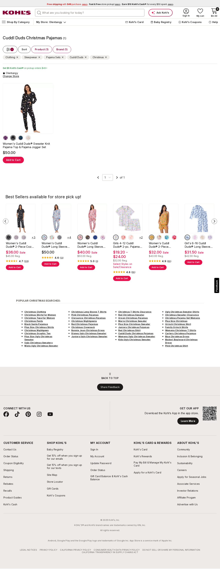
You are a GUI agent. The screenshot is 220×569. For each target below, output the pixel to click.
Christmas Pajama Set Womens (182, 318)
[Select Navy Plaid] (20, 138)
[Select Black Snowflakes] (13, 138)
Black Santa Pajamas (36, 324)
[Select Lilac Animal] (16, 237)
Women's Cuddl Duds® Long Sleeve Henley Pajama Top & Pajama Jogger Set (91, 245)
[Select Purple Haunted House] (103, 237)
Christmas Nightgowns (84, 321)
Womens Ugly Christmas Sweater (136, 336)
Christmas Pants (33, 321)
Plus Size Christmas (176, 321)
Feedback (216, 286)
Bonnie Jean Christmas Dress (87, 330)
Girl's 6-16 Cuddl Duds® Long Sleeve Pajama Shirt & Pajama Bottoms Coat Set (199, 245)
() (26, 261)
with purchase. (67, 4)
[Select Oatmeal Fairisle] (28, 138)
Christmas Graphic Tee (37, 333)
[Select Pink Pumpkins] (80, 237)
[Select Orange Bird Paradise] (174, 237)
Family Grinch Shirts (176, 327)
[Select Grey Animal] (59, 237)
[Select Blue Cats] (95, 237)
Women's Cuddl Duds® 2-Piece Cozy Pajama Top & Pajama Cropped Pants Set (20, 245)
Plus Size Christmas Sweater (134, 324)
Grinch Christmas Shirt (178, 324)
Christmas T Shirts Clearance (135, 312)
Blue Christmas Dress (177, 336)
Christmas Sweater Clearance (182, 315)
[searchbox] (89, 12)
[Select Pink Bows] (195, 237)
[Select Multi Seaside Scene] (159, 237)
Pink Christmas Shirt (176, 345)
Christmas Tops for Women (39, 318)
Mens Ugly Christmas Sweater (41, 345)
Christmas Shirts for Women (40, 315)
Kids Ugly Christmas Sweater (134, 339)
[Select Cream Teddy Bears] (202, 237)
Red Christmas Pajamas (84, 324)
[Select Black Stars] (8, 237)
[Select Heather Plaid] (23, 237)
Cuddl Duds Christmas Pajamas (135, 333)
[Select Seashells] (166, 237)
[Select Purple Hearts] (5, 138)
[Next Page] (117, 177)
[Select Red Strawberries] (123, 237)
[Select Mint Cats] (52, 237)
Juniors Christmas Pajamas (133, 327)
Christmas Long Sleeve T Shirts (88, 312)
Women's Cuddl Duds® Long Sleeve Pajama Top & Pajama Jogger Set (56, 245)
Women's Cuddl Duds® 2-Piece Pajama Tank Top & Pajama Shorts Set (161, 245)
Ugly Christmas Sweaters (38, 342)
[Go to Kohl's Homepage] (17, 13)
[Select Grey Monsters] (87, 237)
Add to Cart (13, 159)
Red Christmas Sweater (131, 315)
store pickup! (104, 4)
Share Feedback (110, 387)
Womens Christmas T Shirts (180, 330)
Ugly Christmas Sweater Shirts (182, 312)
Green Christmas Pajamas (133, 318)
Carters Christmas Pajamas (180, 333)
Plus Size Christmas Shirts (39, 327)
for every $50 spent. (147, 4)
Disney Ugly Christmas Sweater (88, 333)
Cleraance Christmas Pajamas (88, 318)
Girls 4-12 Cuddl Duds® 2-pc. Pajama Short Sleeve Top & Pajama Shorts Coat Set (126, 245)
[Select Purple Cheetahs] (210, 237)
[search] (39, 12)
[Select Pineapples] (151, 237)
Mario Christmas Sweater (132, 321)
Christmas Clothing (35, 312)
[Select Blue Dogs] (44, 237)
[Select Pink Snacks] (131, 237)
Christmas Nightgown (36, 330)
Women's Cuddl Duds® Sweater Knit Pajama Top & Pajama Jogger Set (26, 145)
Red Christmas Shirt (129, 330)
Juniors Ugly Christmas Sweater (89, 336)
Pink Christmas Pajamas (84, 315)
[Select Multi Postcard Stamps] (116, 237)
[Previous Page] (98, 177)
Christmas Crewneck (83, 327)
